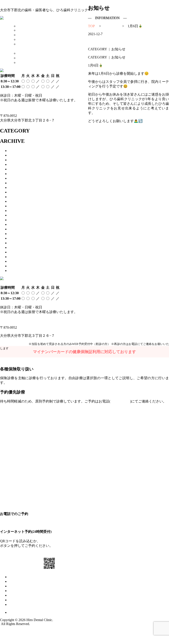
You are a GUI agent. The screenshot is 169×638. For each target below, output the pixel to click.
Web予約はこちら (14, 344)
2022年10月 (20, 210)
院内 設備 (25, 39)
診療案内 (25, 30)
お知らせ (16, 600)
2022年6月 (19, 220)
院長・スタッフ (21, 586)
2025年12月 (20, 164)
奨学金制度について (33, 53)
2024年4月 (19, 183)
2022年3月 (19, 229)
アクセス (25, 58)
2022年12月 (20, 206)
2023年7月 (19, 197)
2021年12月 (20, 234)
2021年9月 (19, 247)
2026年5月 (19, 155)
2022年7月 (19, 215)
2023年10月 (20, 192)
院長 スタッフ (29, 35)
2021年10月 (20, 243)
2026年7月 (19, 150)
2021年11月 (20, 238)
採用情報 (25, 62)
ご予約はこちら (54, 554)
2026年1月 (19, 160)
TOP (21, 26)
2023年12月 (20, 187)
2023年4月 (19, 201)
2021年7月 (19, 257)
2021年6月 (19, 261)
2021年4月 (19, 270)
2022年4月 (19, 224)
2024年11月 (20, 174)
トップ (14, 577)
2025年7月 (19, 169)
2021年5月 (19, 266)
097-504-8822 (12, 108)
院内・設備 (17, 591)
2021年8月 (19, 252)
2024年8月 (19, 178)
